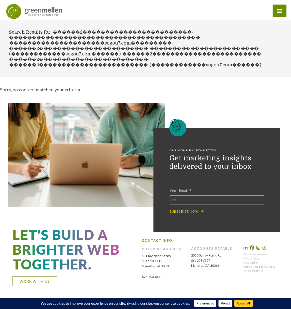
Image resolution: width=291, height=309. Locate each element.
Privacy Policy (251, 258)
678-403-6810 (152, 277)
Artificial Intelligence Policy (259, 266)
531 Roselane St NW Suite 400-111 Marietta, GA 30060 (156, 261)
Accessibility (250, 262)
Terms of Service (253, 270)
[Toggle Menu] (279, 11)
